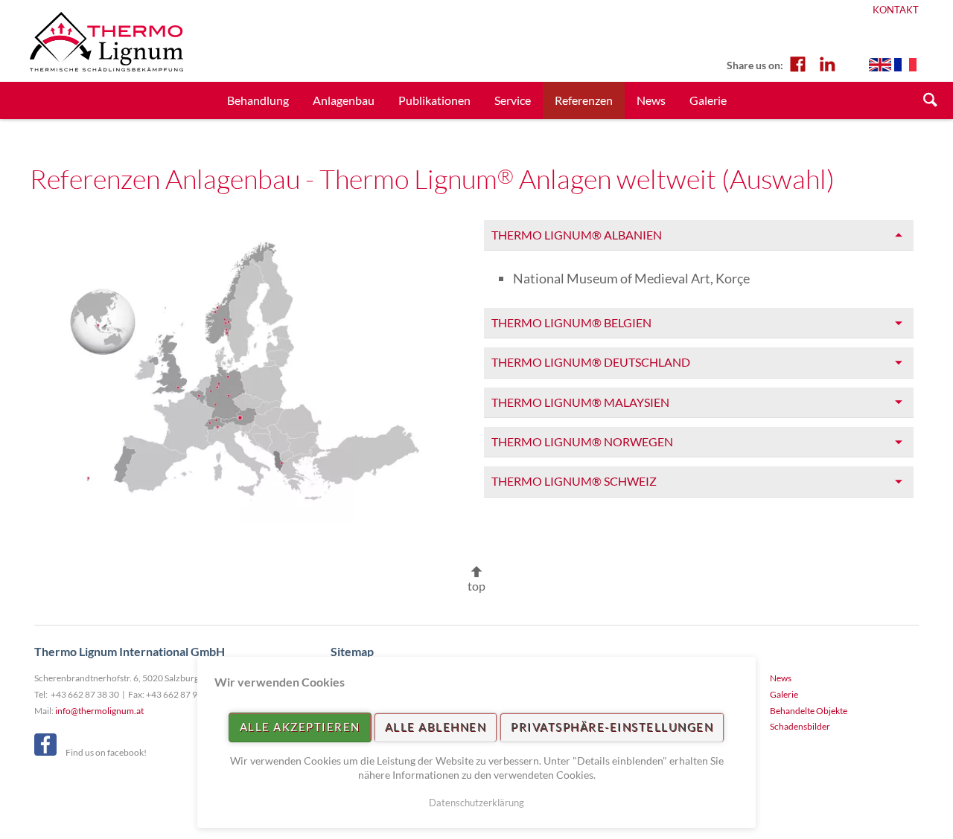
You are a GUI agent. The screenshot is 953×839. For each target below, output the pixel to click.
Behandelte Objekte (808, 710)
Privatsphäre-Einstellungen (612, 726)
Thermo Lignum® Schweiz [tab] (574, 481)
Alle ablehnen (436, 726)
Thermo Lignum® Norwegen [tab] (582, 441)
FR (905, 64)
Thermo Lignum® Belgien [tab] (571, 322)
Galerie (708, 100)
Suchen (930, 100)
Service (512, 100)
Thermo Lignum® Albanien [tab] (576, 235)
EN (880, 64)
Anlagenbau (343, 100)
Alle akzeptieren (300, 726)
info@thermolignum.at (99, 710)
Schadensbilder (800, 726)
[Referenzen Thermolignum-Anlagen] (244, 370)
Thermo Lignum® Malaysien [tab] (580, 402)
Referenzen (584, 100)
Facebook (797, 63)
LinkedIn (827, 63)
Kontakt (896, 10)
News (651, 100)
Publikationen (434, 100)
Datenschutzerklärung (476, 803)
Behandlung (258, 100)
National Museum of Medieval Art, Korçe (631, 278)
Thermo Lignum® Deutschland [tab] (590, 362)
